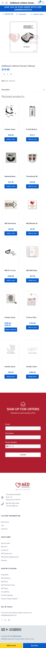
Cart (2, 525)
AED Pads (4, 581)
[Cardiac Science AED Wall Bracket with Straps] (10, 115)
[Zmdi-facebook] (2, 620)
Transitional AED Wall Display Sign (32, 176)
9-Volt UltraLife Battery (32, 129)
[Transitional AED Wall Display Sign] (32, 163)
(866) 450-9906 (9, 14)
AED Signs (4, 588)
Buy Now (34, 645)
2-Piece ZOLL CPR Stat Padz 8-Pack (32, 317)
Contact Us (4, 550)
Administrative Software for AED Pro (10, 176)
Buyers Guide (5, 543)
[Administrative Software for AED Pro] (10, 163)
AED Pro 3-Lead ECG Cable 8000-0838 (10, 270)
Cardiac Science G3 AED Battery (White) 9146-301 (32, 367)
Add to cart (11, 645)
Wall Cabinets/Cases (8, 585)
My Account (5, 522)
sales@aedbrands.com (9, 615)
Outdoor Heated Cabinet (9, 599)
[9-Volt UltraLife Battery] (32, 115)
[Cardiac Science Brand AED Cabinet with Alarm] (10, 304)
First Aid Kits (5, 592)
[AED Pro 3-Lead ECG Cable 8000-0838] (10, 257)
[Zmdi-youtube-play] (9, 620)
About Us (4, 547)
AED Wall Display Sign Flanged (32, 270)
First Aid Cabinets (7, 595)
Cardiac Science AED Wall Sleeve (10, 367)
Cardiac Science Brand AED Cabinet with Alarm (10, 317)
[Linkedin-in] (5, 620)
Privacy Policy (19, 639)
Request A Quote (38, 14)
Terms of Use (29, 639)
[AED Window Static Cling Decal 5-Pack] (32, 210)
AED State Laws (6, 553)
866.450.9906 (10, 503)
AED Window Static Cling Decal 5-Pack (32, 223)
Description (6, 90)
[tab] (23, 90)
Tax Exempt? (22, 14)
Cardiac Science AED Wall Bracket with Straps (10, 129)
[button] (39, 2)
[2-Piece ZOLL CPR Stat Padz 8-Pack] (32, 304)
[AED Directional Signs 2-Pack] (10, 210)
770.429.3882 (10, 506)
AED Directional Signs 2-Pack (10, 223)
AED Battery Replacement (10, 557)
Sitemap (4, 560)
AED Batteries (5, 578)
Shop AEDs (5, 575)
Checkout (4, 529)
